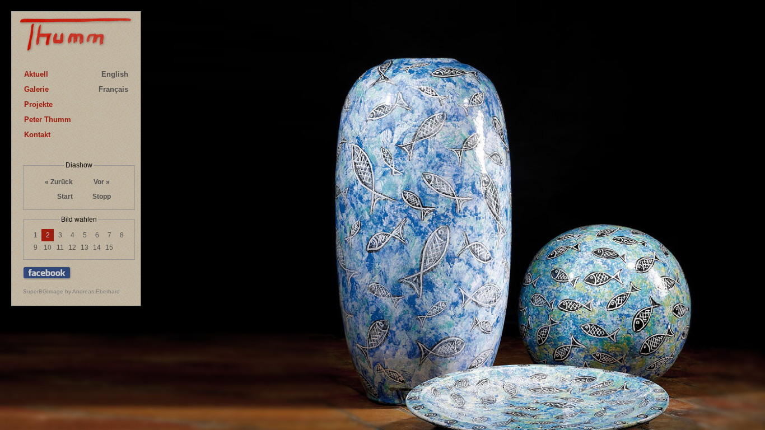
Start (65, 196)
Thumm (76, 37)
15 (109, 247)
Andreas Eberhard (96, 291)
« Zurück (59, 182)
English (114, 74)
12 (72, 247)
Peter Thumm (47, 119)
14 (97, 247)
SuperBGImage (43, 291)
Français (113, 89)
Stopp (101, 196)
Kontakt (37, 134)
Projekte (38, 104)
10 (48, 247)
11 (60, 247)
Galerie (36, 89)
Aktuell (36, 74)
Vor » (102, 182)
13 (84, 247)
